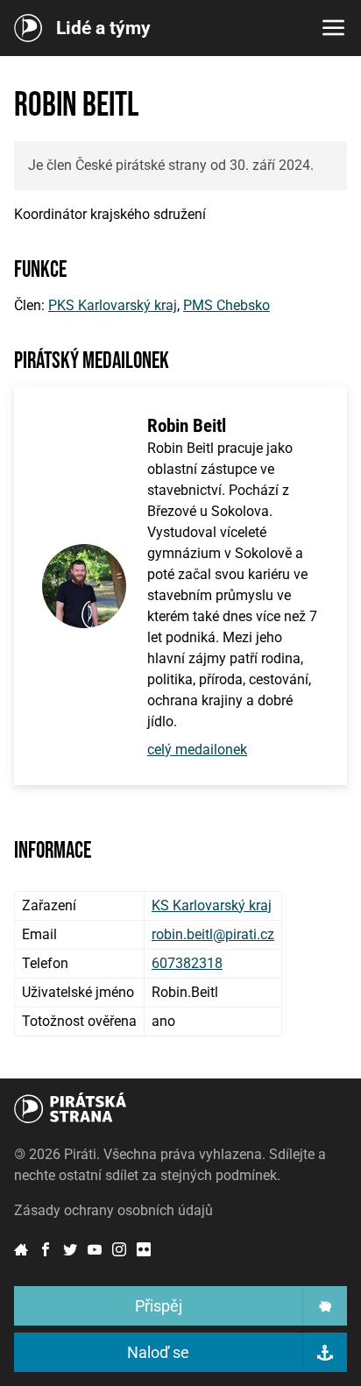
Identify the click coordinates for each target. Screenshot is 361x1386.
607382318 (187, 963)
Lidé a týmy (103, 28)
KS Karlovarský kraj (212, 905)
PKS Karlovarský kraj (112, 305)
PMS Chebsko (226, 305)
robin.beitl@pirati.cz (213, 934)
